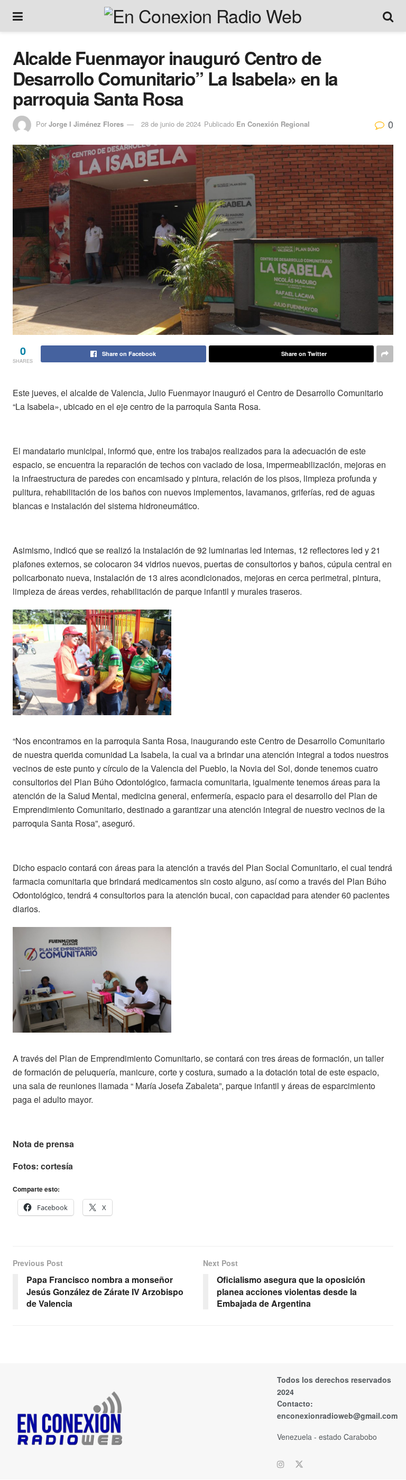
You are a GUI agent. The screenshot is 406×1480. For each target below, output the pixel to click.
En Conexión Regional (273, 124)
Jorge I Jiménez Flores (86, 124)
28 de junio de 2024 (171, 124)
